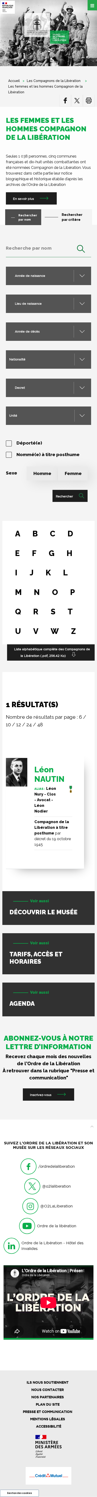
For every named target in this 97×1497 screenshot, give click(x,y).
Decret (20, 387)
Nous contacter (47, 1390)
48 (40, 724)
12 (18, 724)
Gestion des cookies (19, 1493)
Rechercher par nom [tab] (27, 217)
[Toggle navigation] (92, 5)
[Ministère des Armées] (48, 1446)
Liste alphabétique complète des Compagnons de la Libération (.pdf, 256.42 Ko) (52, 652)
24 (29, 724)
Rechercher (64, 496)
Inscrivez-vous (40, 1095)
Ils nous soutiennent (48, 1382)
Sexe (11, 472)
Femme (73, 473)
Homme (42, 473)
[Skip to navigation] (46, 28)
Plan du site (48, 1404)
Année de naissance (30, 276)
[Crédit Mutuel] (48, 1476)
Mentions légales (47, 1419)
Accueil (14, 81)
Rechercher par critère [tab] (72, 217)
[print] (89, 100)
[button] (48, 359)
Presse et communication (47, 1412)
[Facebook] (65, 100)
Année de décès (27, 331)
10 (8, 724)
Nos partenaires (47, 1397)
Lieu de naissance (28, 303)
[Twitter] (77, 100)
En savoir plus (23, 199)
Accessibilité (48, 1426)
